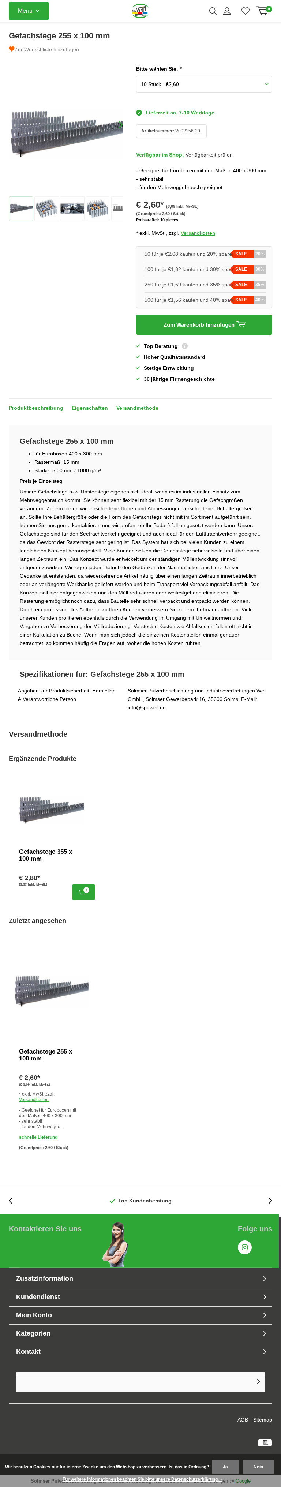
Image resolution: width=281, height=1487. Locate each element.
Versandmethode (137, 408)
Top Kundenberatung (145, 1201)
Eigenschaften (90, 408)
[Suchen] (213, 11)
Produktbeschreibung (36, 408)
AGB (242, 1420)
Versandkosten (198, 233)
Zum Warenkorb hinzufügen (83, 892)
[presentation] (114, 125)
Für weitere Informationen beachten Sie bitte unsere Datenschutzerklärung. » (142, 1479)
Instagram (245, 1247)
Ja (225, 1466)
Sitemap (262, 1420)
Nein (258, 1466)
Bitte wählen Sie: (158, 69)
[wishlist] (245, 11)
